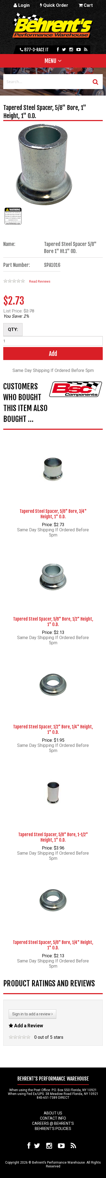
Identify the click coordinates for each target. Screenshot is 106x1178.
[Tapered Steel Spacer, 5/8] (53, 460)
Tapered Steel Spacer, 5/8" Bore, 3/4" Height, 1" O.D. (53, 514)
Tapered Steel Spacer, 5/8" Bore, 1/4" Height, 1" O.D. (53, 945)
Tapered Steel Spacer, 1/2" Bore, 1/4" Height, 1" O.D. (53, 729)
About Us (53, 1113)
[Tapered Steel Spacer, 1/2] (53, 676)
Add (53, 353)
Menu (50, 60)
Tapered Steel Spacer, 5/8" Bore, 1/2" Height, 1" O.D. (53, 621)
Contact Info (53, 1118)
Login (23, 5)
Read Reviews (39, 281)
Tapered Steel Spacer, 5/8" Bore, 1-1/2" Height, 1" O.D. (53, 837)
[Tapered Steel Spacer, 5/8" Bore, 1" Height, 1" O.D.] (13, 224)
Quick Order (55, 5)
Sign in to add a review (31, 1014)
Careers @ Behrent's (53, 1123)
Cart (88, 5)
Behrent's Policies (53, 1128)
